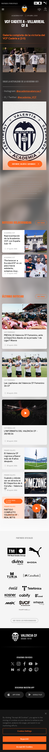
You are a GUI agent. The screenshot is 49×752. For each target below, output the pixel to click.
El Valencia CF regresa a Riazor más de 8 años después (12, 457)
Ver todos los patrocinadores (24, 620)
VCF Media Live (9, 428)
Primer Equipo (9, 450)
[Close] (46, 713)
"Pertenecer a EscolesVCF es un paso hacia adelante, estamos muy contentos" (13, 267)
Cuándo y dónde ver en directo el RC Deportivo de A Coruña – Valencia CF (13, 483)
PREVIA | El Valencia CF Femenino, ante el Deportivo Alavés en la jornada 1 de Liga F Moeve (23, 338)
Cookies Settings (24, 731)
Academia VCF (17, 16)
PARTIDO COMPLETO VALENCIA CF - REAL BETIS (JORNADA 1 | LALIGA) (11, 516)
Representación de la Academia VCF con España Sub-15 (12, 239)
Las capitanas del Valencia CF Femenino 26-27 (24, 384)
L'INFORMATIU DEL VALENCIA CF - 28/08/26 (20, 432)
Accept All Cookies (24, 747)
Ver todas (41, 222)
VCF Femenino (9, 332)
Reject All (24, 739)
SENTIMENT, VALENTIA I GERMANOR (23, 164)
